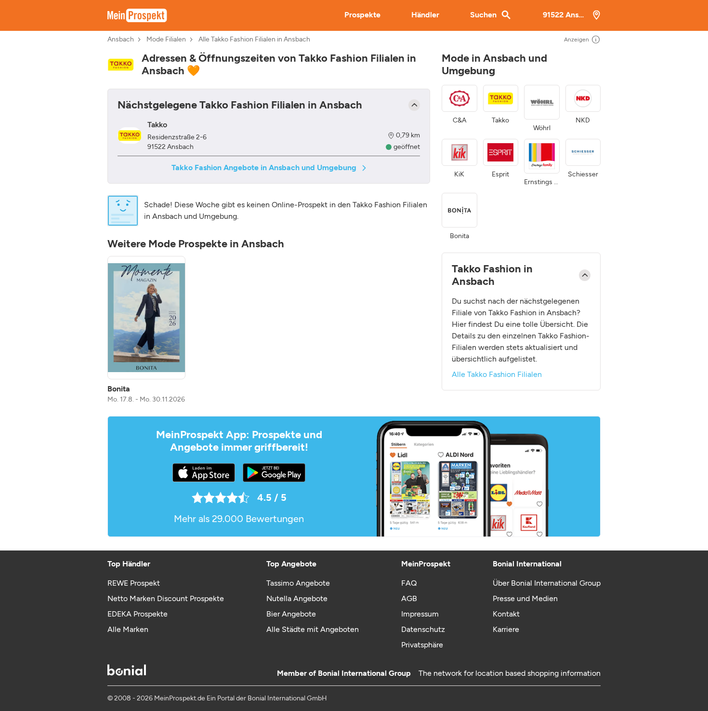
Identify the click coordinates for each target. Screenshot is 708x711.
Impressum (420, 613)
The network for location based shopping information (510, 673)
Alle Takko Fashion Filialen (497, 374)
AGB (409, 598)
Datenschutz (423, 629)
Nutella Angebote (297, 598)
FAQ (409, 583)
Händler (425, 14)
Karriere (506, 629)
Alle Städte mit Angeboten (312, 629)
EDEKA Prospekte (137, 613)
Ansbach (120, 39)
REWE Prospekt (133, 583)
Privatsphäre (422, 644)
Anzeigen (576, 39)
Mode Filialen (166, 39)
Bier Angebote (291, 613)
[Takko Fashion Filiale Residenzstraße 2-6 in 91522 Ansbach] (130, 135)
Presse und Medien (525, 598)
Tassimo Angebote (298, 583)
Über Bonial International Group (547, 583)
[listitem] (146, 330)
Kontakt (506, 613)
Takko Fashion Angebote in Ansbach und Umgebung (263, 167)
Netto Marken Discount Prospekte (165, 598)
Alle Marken (127, 629)
